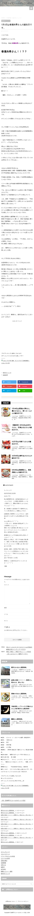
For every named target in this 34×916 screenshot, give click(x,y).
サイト (6, 620)
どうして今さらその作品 (8, 856)
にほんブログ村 (5, 363)
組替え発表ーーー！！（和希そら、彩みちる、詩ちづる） (16, 815)
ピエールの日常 (5, 858)
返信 (6, 566)
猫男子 (3, 867)
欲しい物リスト (22, 769)
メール (6, 614)
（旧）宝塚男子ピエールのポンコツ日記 (13, 800)
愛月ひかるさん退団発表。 (19, 667)
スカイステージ (5, 854)
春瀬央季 (5, 375)
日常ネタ (3, 865)
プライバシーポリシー (23, 901)
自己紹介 (3, 869)
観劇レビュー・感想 (6, 871)
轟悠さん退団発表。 (17, 719)
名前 (5, 607)
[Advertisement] (17, 12)
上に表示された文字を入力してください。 (16, 630)
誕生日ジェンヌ (7, 372)
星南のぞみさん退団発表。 (19, 693)
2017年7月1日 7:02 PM (10, 493)
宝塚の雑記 (4, 860)
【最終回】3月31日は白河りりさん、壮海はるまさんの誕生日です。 (22, 427)
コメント (6, 584)
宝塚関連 (3, 863)
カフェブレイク (5, 852)
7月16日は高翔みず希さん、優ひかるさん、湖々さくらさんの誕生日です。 (22, 411)
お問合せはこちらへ (10, 901)
